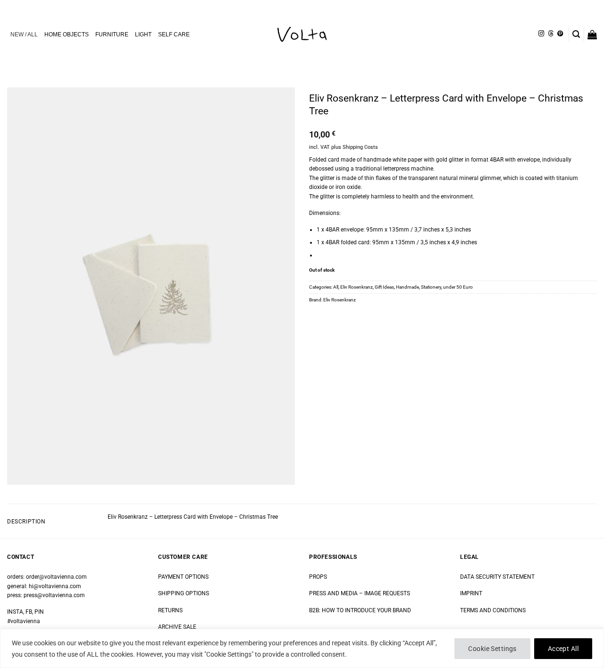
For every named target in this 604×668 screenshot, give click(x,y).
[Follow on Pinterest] (560, 34)
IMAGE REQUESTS (386, 593)
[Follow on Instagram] (541, 34)
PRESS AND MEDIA (333, 593)
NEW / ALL (24, 34)
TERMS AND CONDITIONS (493, 610)
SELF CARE (174, 34)
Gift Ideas (384, 287)
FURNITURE (111, 34)
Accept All (563, 648)
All (335, 287)
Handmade (407, 287)
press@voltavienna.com (54, 595)
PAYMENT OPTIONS (183, 577)
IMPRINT (471, 593)
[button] (576, 34)
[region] (302, 648)
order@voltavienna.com (56, 577)
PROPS (318, 577)
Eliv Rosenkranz (356, 287)
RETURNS (170, 610)
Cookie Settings (492, 648)
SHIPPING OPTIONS (183, 593)
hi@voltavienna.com (55, 586)
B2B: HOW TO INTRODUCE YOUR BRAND (360, 610)
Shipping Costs (360, 147)
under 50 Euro (458, 287)
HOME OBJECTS (66, 34)
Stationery (431, 287)
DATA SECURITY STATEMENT (497, 577)
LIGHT (143, 34)
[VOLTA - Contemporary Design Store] (302, 34)
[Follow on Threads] (551, 34)
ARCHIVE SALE (177, 627)
